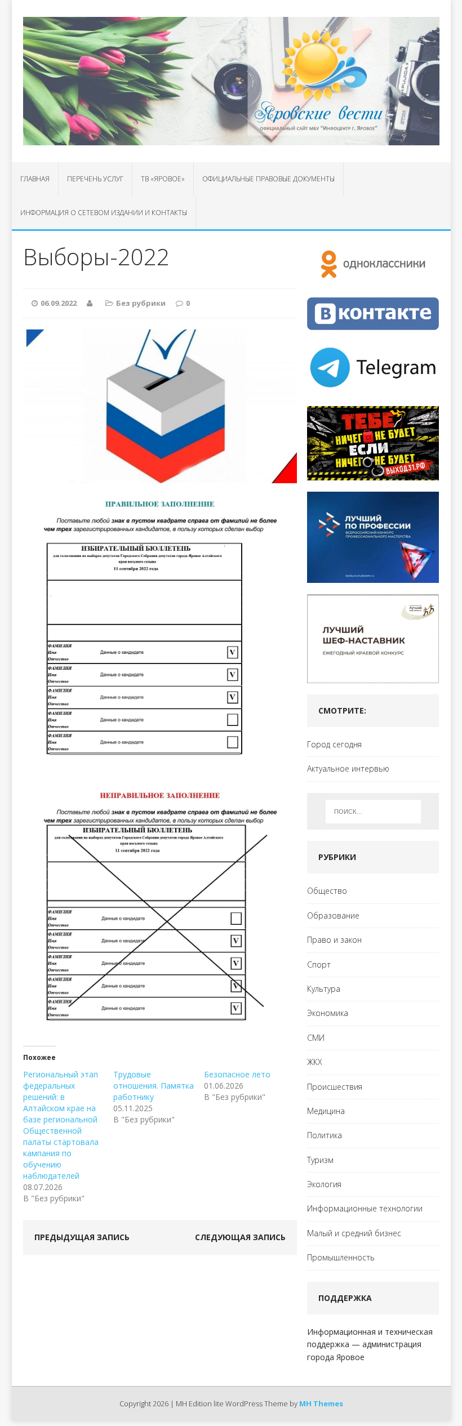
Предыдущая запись (82, 1237)
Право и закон (334, 939)
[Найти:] (373, 811)
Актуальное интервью (348, 768)
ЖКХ (314, 1062)
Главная (35, 179)
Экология (324, 1184)
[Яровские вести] (231, 81)
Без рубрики (141, 303)
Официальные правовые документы (268, 179)
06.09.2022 (59, 303)
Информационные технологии (365, 1208)
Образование (333, 915)
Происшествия (334, 1086)
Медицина (326, 1111)
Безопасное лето (237, 1074)
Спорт (319, 964)
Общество (327, 890)
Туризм (320, 1160)
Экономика (327, 1013)
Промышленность (341, 1257)
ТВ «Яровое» (163, 179)
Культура (323, 988)
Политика (324, 1135)
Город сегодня (334, 744)
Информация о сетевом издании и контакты (103, 212)
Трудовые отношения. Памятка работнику (153, 1085)
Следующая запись (240, 1237)
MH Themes (321, 1403)
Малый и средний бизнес (354, 1233)
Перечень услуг (95, 179)
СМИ (316, 1037)
